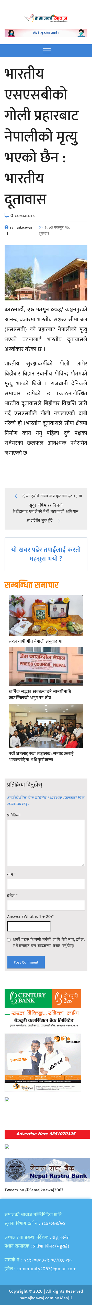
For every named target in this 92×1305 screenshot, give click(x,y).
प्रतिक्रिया (14, 815)
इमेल (12, 896)
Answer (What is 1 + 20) (30, 917)
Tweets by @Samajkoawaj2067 (34, 1190)
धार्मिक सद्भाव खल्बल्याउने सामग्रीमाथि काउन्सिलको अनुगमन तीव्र (40, 695)
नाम (11, 875)
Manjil (66, 1298)
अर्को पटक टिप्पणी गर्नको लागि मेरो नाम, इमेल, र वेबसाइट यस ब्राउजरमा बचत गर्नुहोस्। (48, 942)
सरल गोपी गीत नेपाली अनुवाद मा (35, 642)
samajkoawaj (21, 227)
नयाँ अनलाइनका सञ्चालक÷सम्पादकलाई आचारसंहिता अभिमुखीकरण (41, 757)
